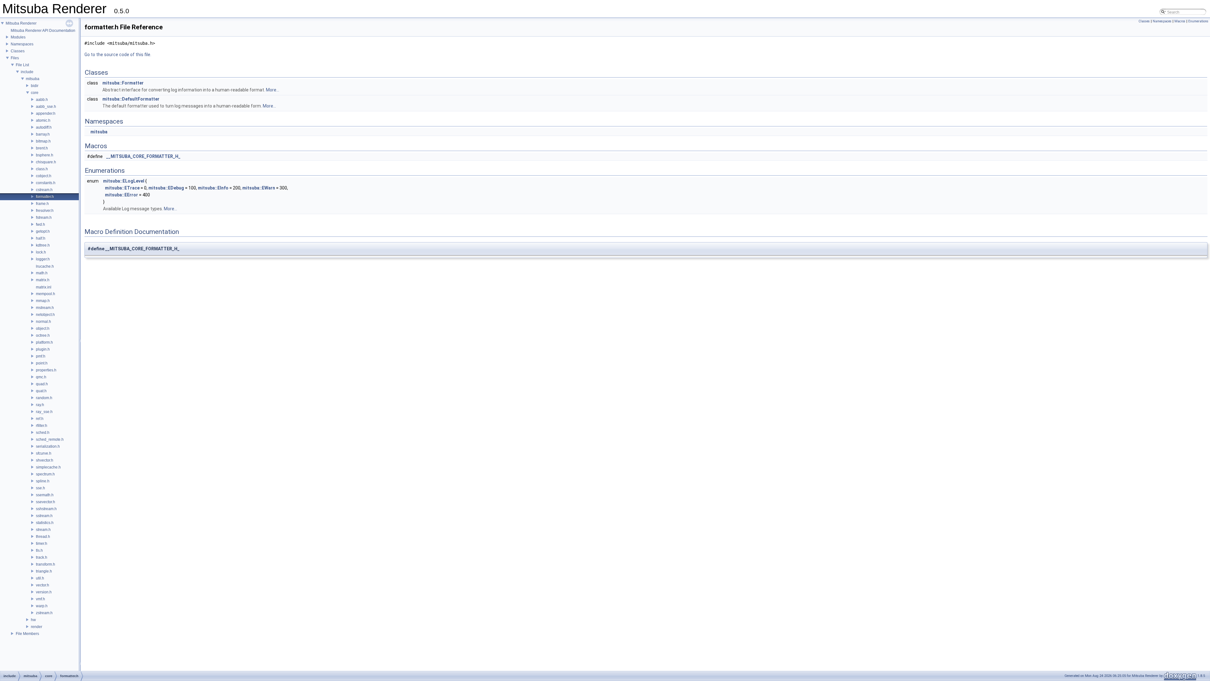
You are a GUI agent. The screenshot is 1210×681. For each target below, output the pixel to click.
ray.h (40, 405)
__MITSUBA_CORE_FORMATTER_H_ (143, 156)
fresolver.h (45, 210)
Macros (1179, 21)
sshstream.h (46, 509)
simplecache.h (48, 467)
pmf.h (40, 356)
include (27, 72)
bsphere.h (44, 155)
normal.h (43, 321)
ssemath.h (45, 495)
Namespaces (22, 44)
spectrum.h (45, 474)
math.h (42, 273)
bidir (34, 86)
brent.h (42, 148)
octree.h (43, 335)
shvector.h (44, 460)
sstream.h (44, 516)
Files (15, 58)
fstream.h (44, 217)
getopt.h (43, 231)
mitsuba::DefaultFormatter (130, 99)
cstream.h (44, 190)
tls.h (39, 550)
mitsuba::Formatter (123, 82)
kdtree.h (43, 245)
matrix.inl (43, 287)
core (34, 92)
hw (33, 620)
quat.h (41, 391)
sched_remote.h (50, 439)
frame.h (42, 203)
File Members (27, 634)
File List (22, 65)
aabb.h (42, 99)
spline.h (42, 481)
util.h (40, 578)
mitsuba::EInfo (213, 187)
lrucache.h (45, 266)
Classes (18, 51)
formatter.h (45, 197)
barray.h (43, 134)
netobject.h (45, 314)
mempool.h (45, 294)
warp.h (42, 606)
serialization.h (48, 446)
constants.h (45, 183)
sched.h (42, 432)
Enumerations (1198, 21)
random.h (44, 398)
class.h (42, 169)
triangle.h (44, 571)
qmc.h (41, 377)
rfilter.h (41, 425)
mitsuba (32, 79)
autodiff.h (44, 127)
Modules (18, 37)
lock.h (41, 252)
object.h (42, 328)
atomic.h (43, 120)
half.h (40, 238)
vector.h (42, 585)
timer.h (41, 543)
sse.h (40, 488)
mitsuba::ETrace (122, 187)
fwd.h (40, 224)
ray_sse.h (44, 412)
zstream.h (44, 613)
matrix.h (42, 280)
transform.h (45, 564)
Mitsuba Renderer (21, 23)
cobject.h (43, 176)
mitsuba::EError (121, 194)
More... (272, 89)
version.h (44, 592)
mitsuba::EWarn (258, 187)
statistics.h (45, 523)
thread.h (43, 536)
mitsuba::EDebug (166, 187)
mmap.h (43, 301)
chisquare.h (46, 162)
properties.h (46, 370)
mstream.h (45, 308)
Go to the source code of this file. (117, 54)
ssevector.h (45, 502)
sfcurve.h (43, 453)
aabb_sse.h (46, 106)
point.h (42, 363)
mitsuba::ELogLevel (123, 180)
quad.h (42, 384)
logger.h (43, 259)
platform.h (44, 342)
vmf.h (40, 599)
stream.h (43, 529)
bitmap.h (43, 141)
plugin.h (43, 349)
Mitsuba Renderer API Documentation (43, 30)
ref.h (39, 418)
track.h (41, 557)
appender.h (45, 113)
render (36, 627)
